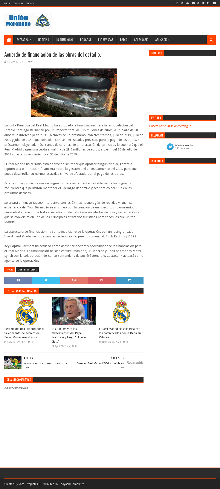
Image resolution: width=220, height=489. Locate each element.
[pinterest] (182, 3)
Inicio (7, 3)
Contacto (30, 3)
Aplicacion (162, 39)
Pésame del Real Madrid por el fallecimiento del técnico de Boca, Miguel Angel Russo (24, 333)
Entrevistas (105, 39)
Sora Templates (28, 484)
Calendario (141, 39)
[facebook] (214, 3)
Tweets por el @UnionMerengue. (170, 126)
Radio (123, 39)
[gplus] (209, 3)
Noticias (43, 39)
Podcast (85, 39)
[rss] (198, 3)
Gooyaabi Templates (71, 484)
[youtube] (193, 3)
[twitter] (203, 3)
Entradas (23, 39)
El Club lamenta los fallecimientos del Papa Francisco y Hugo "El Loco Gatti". (69, 335)
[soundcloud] (187, 3)
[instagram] (177, 3)
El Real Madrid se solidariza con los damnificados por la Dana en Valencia (120, 333)
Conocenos (18, 3)
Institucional (64, 39)
